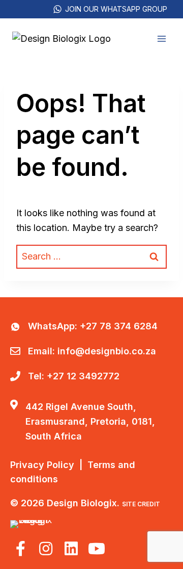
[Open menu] (161, 38)
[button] (20, 548)
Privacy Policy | (48, 464)
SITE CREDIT (141, 504)
